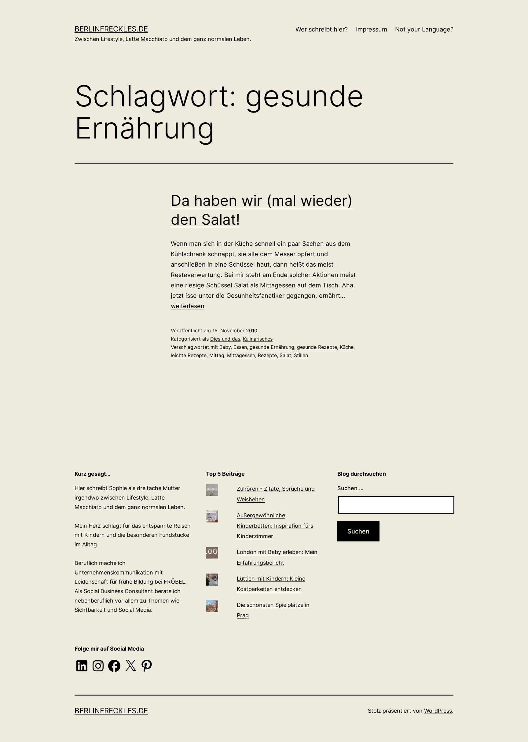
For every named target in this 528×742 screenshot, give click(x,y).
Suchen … (350, 488)
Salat (285, 355)
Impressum (371, 29)
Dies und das (225, 339)
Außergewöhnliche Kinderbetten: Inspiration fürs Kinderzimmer (275, 525)
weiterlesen (187, 306)
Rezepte (267, 355)
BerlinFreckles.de (111, 28)
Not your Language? (424, 29)
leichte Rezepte (189, 355)
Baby (225, 347)
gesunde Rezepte (317, 347)
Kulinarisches (258, 339)
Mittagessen (241, 355)
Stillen (301, 355)
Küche (347, 347)
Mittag (216, 355)
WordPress (438, 710)
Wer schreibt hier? (321, 29)
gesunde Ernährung (272, 347)
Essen (240, 347)
